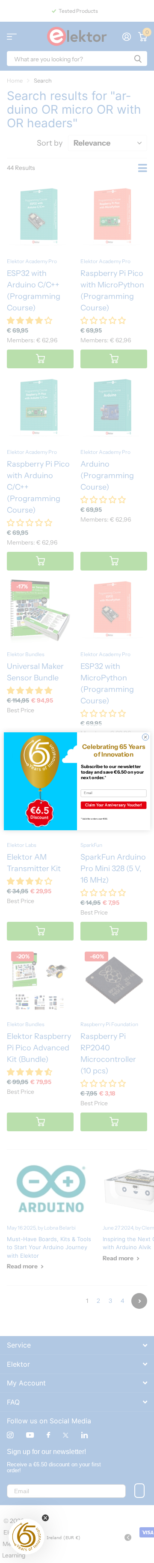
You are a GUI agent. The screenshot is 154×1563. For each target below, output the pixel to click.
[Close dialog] (145, 737)
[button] (26, 1536)
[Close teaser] (45, 1517)
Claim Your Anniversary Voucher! (113, 805)
